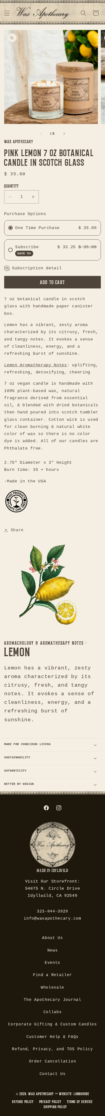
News (52, 950)
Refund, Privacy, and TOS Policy (52, 1049)
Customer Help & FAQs (52, 1037)
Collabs (52, 1012)
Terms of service (80, 1102)
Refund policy (22, 1102)
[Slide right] (64, 133)
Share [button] (17, 530)
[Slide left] (41, 133)
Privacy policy (50, 1102)
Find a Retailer (52, 975)
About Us (52, 938)
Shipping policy (55, 1107)
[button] (7, 13)
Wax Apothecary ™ (43, 1094)
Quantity (11, 185)
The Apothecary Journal (52, 1000)
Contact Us (53, 1074)
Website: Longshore (74, 1094)
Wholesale (52, 987)
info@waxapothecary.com (52, 918)
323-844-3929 (52, 911)
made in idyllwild (52, 871)
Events (52, 963)
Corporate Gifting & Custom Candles (52, 1024)
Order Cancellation (52, 1061)
